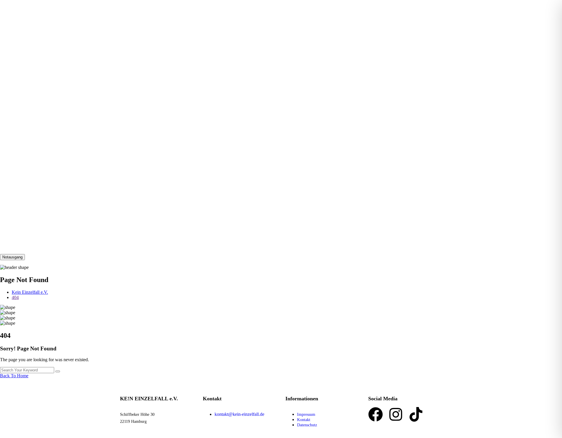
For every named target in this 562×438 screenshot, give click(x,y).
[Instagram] (395, 414)
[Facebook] (375, 414)
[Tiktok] (416, 414)
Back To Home (14, 375)
